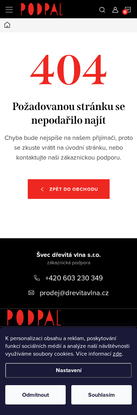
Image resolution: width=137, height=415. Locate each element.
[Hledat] (102, 9)
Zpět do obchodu (74, 189)
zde (117, 353)
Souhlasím (101, 395)
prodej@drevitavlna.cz (74, 292)
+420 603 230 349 (74, 278)
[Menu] (9, 9)
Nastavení (68, 370)
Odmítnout (35, 395)
